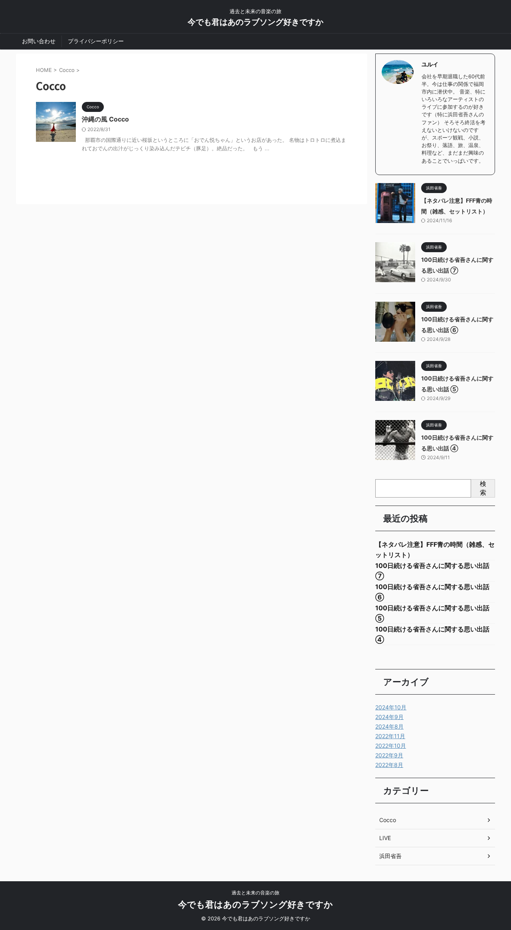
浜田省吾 (390, 855)
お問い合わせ (38, 41)
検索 (483, 488)
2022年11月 (390, 736)
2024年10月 (390, 707)
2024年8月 (389, 726)
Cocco (387, 819)
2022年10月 (390, 745)
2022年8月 (389, 764)
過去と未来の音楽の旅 (255, 893)
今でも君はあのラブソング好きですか (255, 22)
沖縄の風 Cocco (105, 119)
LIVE (385, 837)
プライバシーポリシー (96, 41)
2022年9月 (389, 755)
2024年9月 (389, 716)
